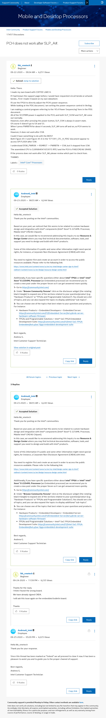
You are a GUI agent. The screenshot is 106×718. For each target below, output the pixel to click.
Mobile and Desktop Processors (58, 29)
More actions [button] (87, 50)
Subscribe (89, 43)
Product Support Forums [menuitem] (73, 2)
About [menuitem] (26, 2)
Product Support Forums (33, 29)
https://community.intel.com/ (35, 287)
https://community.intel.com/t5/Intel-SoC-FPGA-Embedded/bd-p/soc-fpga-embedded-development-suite (51, 323)
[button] (94, 66)
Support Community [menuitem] (10, 2)
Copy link (69, 361)
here (81, 702)
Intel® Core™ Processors (31, 162)
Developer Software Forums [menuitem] (45, 2)
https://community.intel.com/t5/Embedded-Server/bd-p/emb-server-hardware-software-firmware (51, 314)
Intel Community (13, 29)
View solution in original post (27, 347)
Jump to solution (27, 80)
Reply (89, 179)
